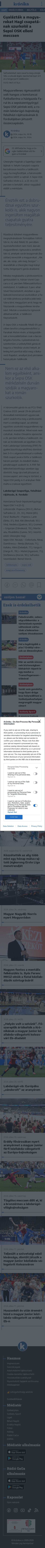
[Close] (40, 722)
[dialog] (22, 774)
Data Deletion (8, 826)
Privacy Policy (36, 826)
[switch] (35, 773)
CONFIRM (14, 817)
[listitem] (22, 767)
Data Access (22, 826)
